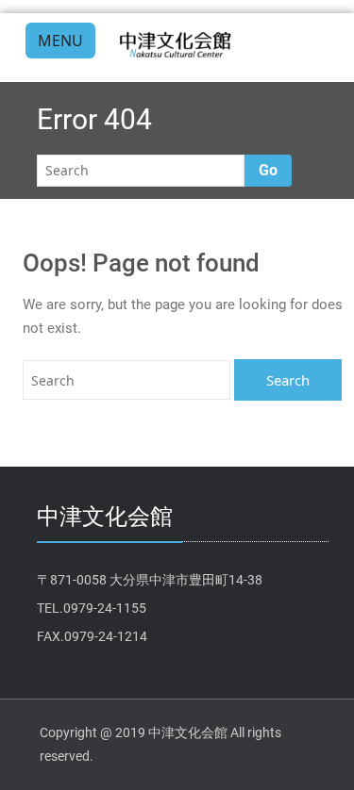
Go (268, 170)
